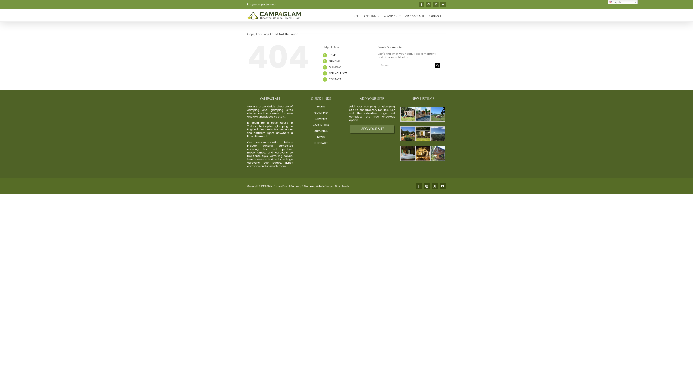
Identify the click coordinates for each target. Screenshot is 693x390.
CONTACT (335, 79)
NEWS (321, 137)
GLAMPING (335, 67)
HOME (332, 55)
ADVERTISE (321, 131)
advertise (370, 113)
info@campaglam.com (262, 4)
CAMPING (334, 61)
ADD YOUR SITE (338, 73)
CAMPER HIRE (321, 125)
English (616, 2)
